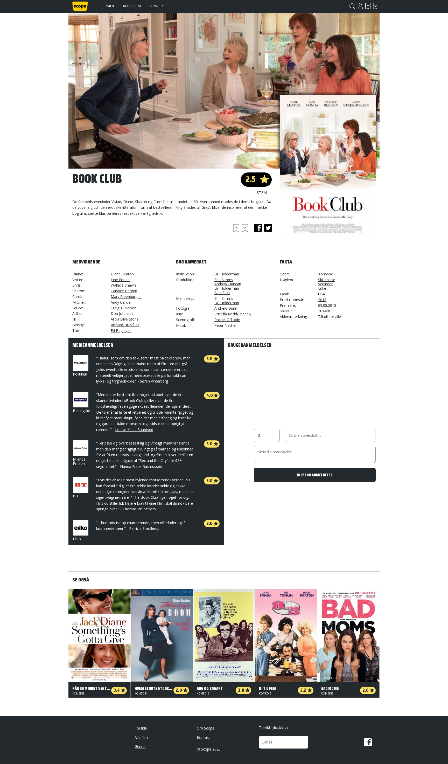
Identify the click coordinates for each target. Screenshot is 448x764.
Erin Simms (223, 279)
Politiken (80, 374)
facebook (258, 228)
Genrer (156, 5)
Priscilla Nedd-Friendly (232, 313)
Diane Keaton (122, 274)
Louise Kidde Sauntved (134, 429)
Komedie (325, 274)
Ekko (77, 538)
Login (360, 6)
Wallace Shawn (123, 285)
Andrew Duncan (227, 283)
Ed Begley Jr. (121, 330)
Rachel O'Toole (227, 319)
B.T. (76, 496)
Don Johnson (122, 313)
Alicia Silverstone (125, 319)
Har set (376, 6)
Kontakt (203, 737)
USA (321, 293)
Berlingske (81, 410)
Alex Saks (222, 292)
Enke (322, 288)
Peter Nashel (225, 325)
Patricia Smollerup (144, 528)
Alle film (132, 5)
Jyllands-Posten (80, 461)
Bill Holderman (226, 274)
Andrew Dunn (225, 308)
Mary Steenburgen (126, 296)
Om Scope (205, 728)
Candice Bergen (124, 290)
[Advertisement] (113, 237)
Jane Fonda (120, 279)
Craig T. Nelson (123, 307)
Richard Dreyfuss (125, 324)
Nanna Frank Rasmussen (141, 466)
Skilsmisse (326, 279)
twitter (268, 228)
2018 (322, 299)
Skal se (368, 6)
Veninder (325, 283)
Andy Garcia (121, 302)
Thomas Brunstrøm (139, 508)
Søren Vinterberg (154, 381)
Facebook (368, 742)
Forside (107, 5)
